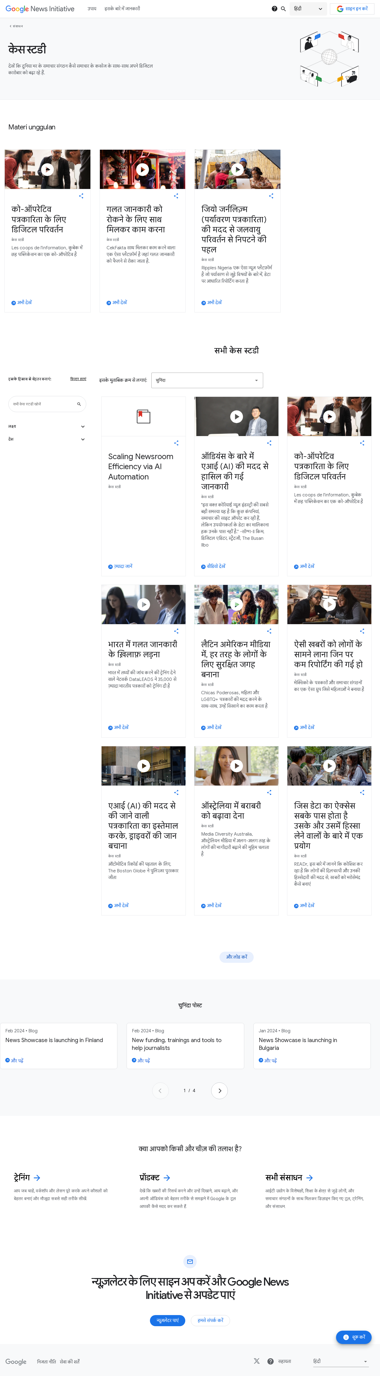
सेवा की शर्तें (69, 1362)
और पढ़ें (16, 1061)
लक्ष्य (47, 426)
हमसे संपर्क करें (210, 1320)
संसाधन (18, 26)
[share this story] (81, 195)
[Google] (16, 1362)
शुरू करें (354, 1337)
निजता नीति (46, 1362)
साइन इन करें (356, 9)
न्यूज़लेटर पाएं (168, 1320)
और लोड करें (236, 957)
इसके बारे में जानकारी (122, 9)
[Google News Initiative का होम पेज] (40, 9)
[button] (308, 9)
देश (47, 439)
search (283, 9)
